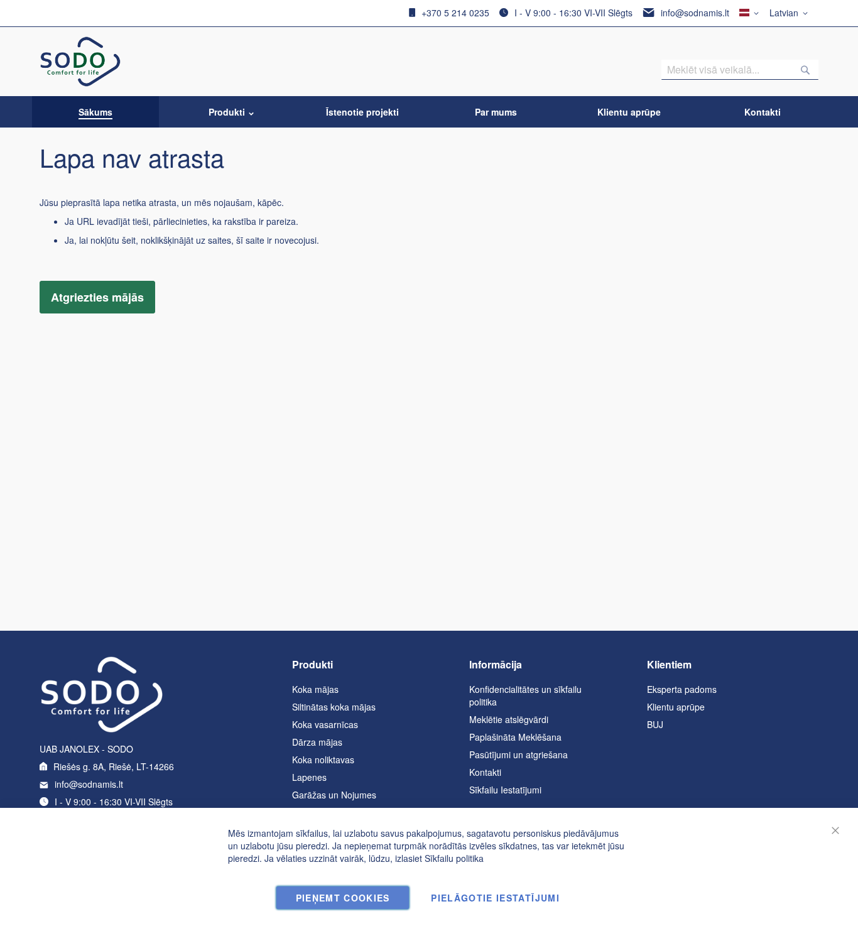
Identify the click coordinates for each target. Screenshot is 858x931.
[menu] (429, 112)
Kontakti (485, 772)
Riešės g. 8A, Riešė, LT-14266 (113, 766)
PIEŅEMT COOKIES (343, 897)
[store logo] (81, 61)
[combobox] (739, 70)
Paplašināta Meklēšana (515, 737)
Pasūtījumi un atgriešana (518, 754)
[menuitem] (95, 111)
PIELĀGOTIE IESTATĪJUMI (495, 897)
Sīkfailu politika (454, 858)
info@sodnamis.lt (695, 12)
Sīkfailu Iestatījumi (505, 789)
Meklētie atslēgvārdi (508, 719)
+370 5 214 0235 (455, 12)
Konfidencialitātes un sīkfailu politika (525, 695)
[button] (790, 13)
